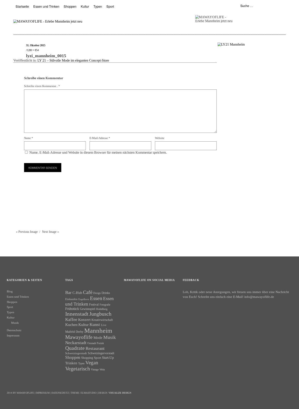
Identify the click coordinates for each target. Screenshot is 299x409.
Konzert (84, 320)
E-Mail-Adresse (100, 138)
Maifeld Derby (74, 331)
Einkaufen (71, 299)
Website (159, 138)
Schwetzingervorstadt (101, 353)
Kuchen (71, 324)
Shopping (87, 357)
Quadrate (75, 348)
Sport (110, 6)
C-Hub (77, 293)
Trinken (71, 363)
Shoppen (70, 6)
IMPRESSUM (43, 392)
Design (97, 293)
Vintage (95, 369)
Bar (68, 292)
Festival (94, 304)
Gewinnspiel (87, 309)
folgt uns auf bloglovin (239, 16)
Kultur (85, 6)
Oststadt (91, 343)
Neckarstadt (75, 342)
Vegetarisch (77, 369)
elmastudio (89, 392)
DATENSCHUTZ (60, 392)
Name (28, 138)
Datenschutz (14, 330)
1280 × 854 (33, 50)
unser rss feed (264, 16)
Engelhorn (83, 299)
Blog (10, 291)
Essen (96, 298)
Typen (97, 6)
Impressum (13, 335)
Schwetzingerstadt (76, 353)
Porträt (100, 343)
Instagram (141, 295)
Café (87, 292)
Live (103, 325)
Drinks (106, 293)
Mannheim (98, 330)
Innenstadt (76, 314)
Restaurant (95, 348)
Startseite (22, 6)
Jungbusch (100, 314)
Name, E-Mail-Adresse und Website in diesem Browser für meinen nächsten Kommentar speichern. (98, 152)
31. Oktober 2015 (35, 45)
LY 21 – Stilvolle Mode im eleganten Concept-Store (73, 60)
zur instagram (256, 16)
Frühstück (72, 309)
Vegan (91, 362)
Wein (102, 369)
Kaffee (71, 319)
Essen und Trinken (46, 6)
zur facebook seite (247, 16)
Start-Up (108, 357)
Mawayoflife (79, 337)
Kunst (95, 324)
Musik (15, 322)
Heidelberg (101, 309)
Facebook (129, 295)
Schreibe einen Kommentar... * (42, 86)
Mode (97, 338)
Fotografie (105, 304)
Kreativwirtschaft (102, 320)
